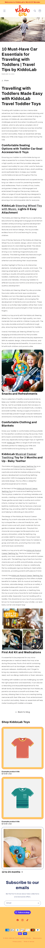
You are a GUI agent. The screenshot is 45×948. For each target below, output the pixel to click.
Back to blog (24, 712)
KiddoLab (11, 443)
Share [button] (6, 80)
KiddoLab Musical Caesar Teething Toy (27, 575)
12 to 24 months (11, 872)
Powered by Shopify (24, 938)
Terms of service (29, 941)
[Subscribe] (38, 903)
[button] (4, 10)
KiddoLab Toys (13, 938)
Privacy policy (17, 941)
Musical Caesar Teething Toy (24, 466)
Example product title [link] (11, 771)
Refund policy (37, 938)
